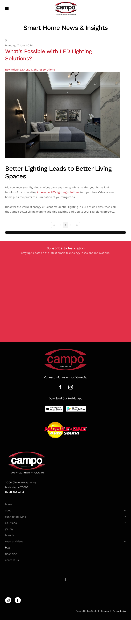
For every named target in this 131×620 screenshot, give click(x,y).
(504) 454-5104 (14, 492)
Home (8, 504)
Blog (7, 547)
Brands (9, 535)
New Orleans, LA (15, 69)
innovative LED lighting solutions (57, 192)
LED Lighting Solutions (40, 69)
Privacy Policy (119, 611)
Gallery (9, 529)
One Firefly (92, 611)
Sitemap (105, 611)
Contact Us (12, 560)
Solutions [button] (11, 522)
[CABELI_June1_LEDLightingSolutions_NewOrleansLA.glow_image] (62, 114)
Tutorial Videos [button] (14, 541)
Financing (11, 553)
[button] (7, 8)
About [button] (9, 510)
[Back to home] (65, 8)
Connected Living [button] (15, 516)
